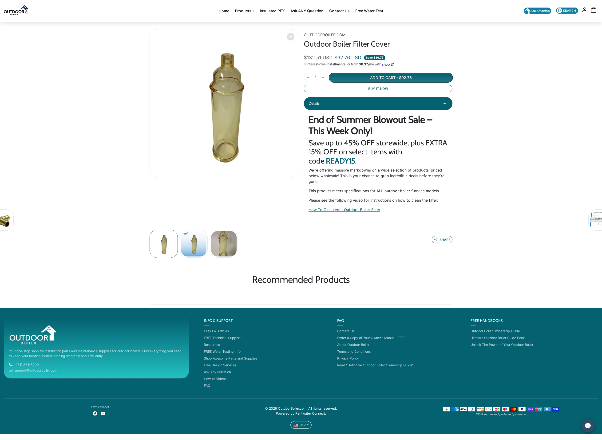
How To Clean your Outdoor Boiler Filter (344, 209)
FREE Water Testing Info (222, 351)
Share (445, 240)
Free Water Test (369, 10)
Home (224, 10)
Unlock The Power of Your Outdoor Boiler (502, 345)
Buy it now (378, 89)
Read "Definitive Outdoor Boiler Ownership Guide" (375, 365)
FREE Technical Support (222, 338)
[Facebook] (95, 413)
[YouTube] (103, 413)
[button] (567, 10)
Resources (212, 345)
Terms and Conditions (354, 351)
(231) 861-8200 (26, 365)
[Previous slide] (151, 293)
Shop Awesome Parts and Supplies (230, 358)
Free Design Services (220, 365)
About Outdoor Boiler (353, 345)
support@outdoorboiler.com (35, 370)
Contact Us (339, 10)
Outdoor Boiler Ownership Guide (495, 331)
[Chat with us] (537, 11)
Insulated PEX (272, 10)
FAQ (207, 386)
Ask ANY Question (307, 10)
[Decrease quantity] (308, 77)
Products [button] (243, 10)
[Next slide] (451, 293)
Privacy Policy (348, 358)
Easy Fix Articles (216, 331)
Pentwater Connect (310, 413)
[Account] (584, 9)
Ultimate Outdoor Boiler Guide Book (498, 338)
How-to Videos (215, 379)
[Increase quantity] (323, 77)
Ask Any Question (217, 372)
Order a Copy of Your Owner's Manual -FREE (371, 338)
